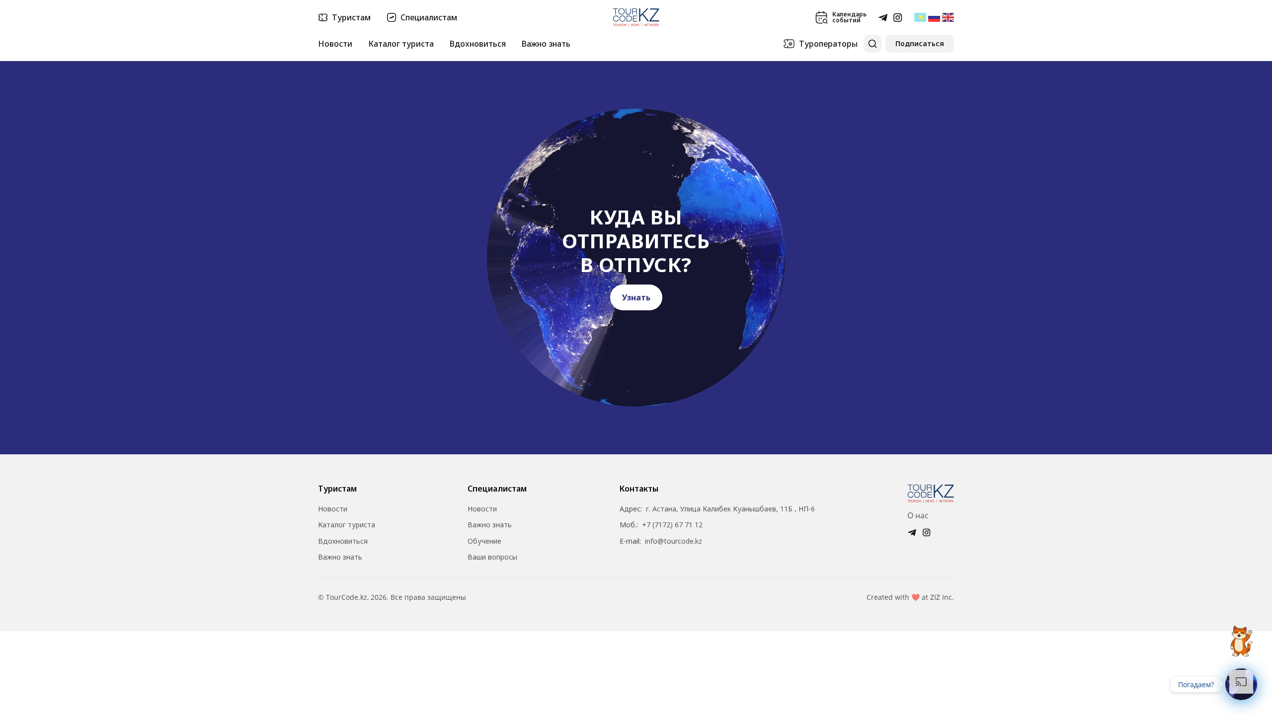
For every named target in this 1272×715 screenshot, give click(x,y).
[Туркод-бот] (1241, 635)
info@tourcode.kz (673, 541)
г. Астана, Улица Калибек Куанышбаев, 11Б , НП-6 (730, 509)
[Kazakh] (920, 17)
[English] (948, 17)
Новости (335, 43)
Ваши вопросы (492, 557)
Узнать (636, 297)
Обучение (484, 541)
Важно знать (546, 43)
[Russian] (934, 17)
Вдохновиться (478, 43)
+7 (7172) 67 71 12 (672, 525)
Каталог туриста (401, 43)
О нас (918, 515)
